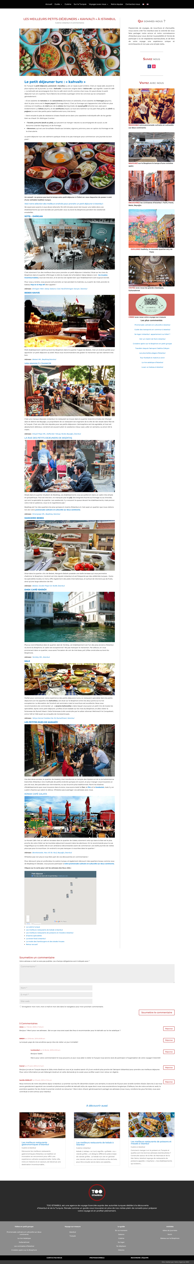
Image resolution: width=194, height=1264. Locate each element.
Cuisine (68, 4)
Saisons (121, 1234)
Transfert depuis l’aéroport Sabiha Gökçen (152, 348)
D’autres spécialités (34, 936)
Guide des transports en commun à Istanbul (152, 330)
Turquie (73, 1236)
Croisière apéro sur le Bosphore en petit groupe (152, 344)
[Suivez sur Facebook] (149, 66)
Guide (57, 4)
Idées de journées (170, 1230)
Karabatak (99, 787)
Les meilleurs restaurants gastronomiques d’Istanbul (35, 1143)
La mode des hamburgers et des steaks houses (45, 941)
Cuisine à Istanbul (62, 23)
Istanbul (72, 1232)
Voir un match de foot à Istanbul (152, 339)
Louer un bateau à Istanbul (152, 367)
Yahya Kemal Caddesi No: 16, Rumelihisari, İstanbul (53, 718)
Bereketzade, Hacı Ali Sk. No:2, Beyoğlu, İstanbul (52, 853)
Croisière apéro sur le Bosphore (24, 1250)
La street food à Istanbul (36, 939)
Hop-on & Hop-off (38, 285)
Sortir (170, 1234)
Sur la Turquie (80, 4)
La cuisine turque (33, 927)
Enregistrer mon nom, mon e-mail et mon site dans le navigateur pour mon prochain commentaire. (62, 1007)
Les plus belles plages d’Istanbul (152, 353)
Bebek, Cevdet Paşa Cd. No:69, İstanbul (48, 586)
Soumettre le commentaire (156, 1012)
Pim (89, 787)
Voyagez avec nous (97, 4)
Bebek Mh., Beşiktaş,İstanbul (44, 359)
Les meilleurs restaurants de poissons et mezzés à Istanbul (49, 933)
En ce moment (121, 1230)
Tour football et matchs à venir (152, 358)
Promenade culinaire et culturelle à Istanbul (152, 325)
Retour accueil (32, 944)
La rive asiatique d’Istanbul (152, 362)
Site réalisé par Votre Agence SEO (175, 1262)
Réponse (169, 1029)
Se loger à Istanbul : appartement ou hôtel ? (152, 334)
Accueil (48, 4)
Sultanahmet (24, 1242)
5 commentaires (77, 23)
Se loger (121, 1242)
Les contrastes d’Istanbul (24, 1246)
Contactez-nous (133, 4)
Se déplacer (121, 1246)
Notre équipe (117, 4)
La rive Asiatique (24, 1238)
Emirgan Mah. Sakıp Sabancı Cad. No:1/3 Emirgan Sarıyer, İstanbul (59, 289)
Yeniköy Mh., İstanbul (41, 657)
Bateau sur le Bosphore (169, 1238)
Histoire (121, 1250)
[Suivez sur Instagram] (154, 66)
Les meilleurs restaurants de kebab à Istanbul (44, 930)
